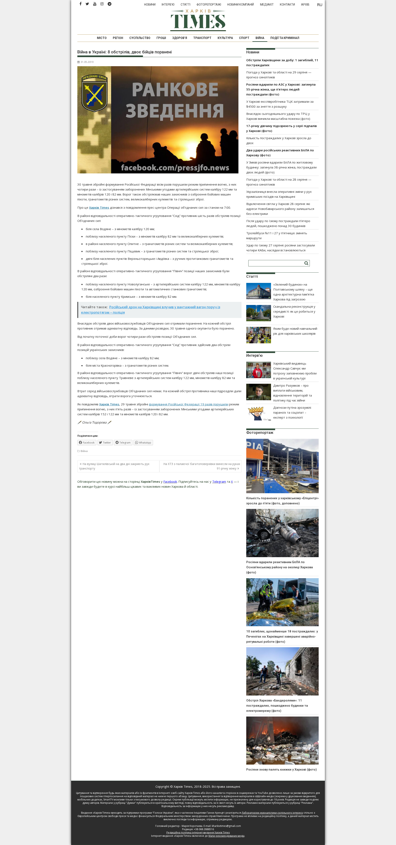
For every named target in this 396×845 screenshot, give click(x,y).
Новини (150, 4)
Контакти (287, 4)
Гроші (161, 38)
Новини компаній (240, 4)
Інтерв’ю (168, 4)
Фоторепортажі (209, 4)
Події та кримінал (284, 38)
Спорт (244, 38)
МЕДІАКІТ (267, 4)
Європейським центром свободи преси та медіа (107, 816)
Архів (305, 4)
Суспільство (139, 38)
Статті (185, 4)
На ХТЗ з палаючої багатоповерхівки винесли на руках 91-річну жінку (201, 466)
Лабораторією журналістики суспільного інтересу (272, 812)
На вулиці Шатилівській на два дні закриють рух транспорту (114, 466)
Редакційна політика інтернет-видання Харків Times (198, 832)
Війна (260, 38)
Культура (225, 38)
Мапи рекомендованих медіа (226, 836)
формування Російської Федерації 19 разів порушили (188, 404)
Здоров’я (179, 38)
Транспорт (202, 38)
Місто (102, 38)
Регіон (118, 38)
